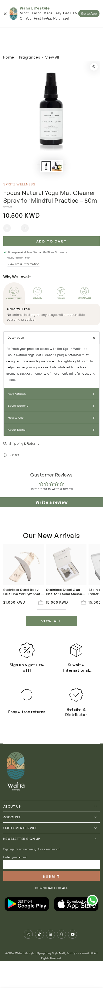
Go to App (89, 14)
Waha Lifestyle (24, 953)
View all (51, 621)
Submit (51, 876)
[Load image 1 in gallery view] (46, 166)
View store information (24, 264)
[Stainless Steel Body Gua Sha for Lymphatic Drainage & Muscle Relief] (23, 564)
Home (8, 57)
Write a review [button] (52, 502)
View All (52, 57)
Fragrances (29, 57)
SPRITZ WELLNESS (19, 184)
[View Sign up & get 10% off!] (26, 650)
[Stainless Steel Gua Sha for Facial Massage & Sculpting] (66, 564)
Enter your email (15, 857)
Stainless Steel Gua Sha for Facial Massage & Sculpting (66, 592)
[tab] (14, 293)
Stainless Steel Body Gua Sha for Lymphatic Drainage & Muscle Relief (23, 592)
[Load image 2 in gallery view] (57, 166)
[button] (52, 338)
